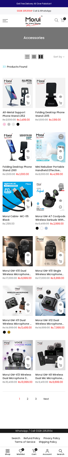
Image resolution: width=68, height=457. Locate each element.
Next (46, 399)
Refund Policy (32, 438)
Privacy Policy (52, 438)
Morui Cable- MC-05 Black (16, 218)
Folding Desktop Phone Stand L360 (17, 168)
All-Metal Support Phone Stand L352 (14, 114)
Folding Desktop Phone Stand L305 (50, 114)
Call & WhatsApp (42, 10)
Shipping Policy (48, 442)
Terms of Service (25, 442)
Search (16, 438)
